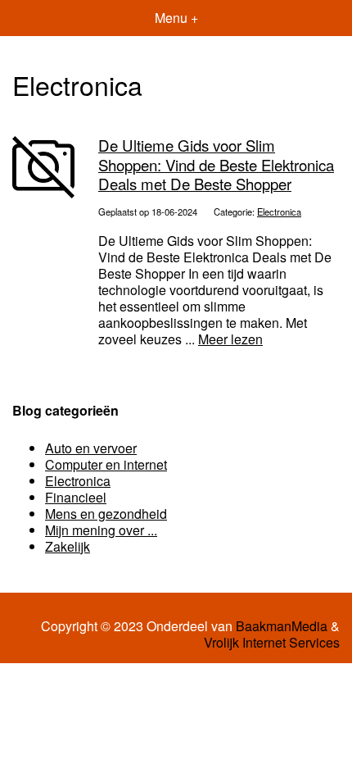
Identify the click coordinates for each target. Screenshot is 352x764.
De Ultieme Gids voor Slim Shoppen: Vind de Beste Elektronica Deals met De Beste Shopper (216, 164)
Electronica (279, 211)
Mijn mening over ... (101, 530)
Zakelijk (67, 546)
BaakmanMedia (281, 626)
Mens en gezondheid (106, 513)
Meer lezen (230, 339)
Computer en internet (106, 464)
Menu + (176, 17)
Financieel (75, 497)
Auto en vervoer (91, 448)
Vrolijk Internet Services (272, 642)
